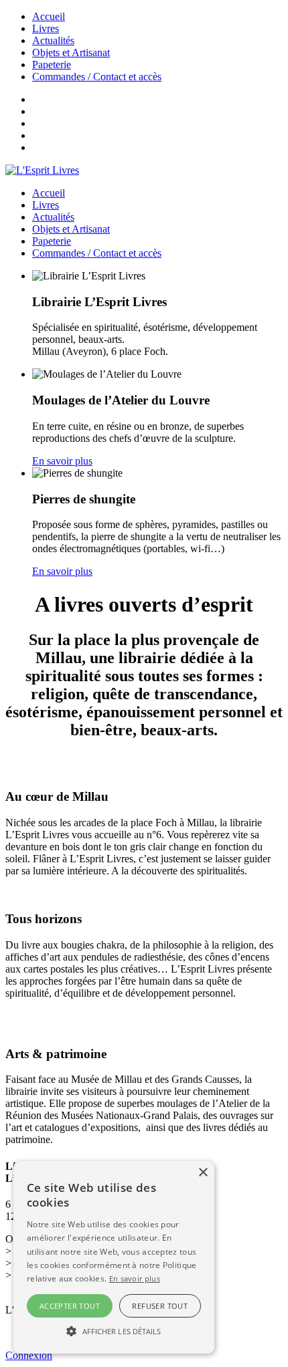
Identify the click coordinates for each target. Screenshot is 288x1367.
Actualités (53, 40)
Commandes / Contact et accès (96, 76)
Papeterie (51, 64)
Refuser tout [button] (160, 1306)
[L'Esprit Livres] (42, 170)
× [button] (203, 1173)
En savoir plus (62, 461)
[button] (114, 1330)
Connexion (28, 1355)
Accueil (48, 16)
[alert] (113, 1257)
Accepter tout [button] (70, 1306)
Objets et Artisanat (71, 52)
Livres (45, 28)
